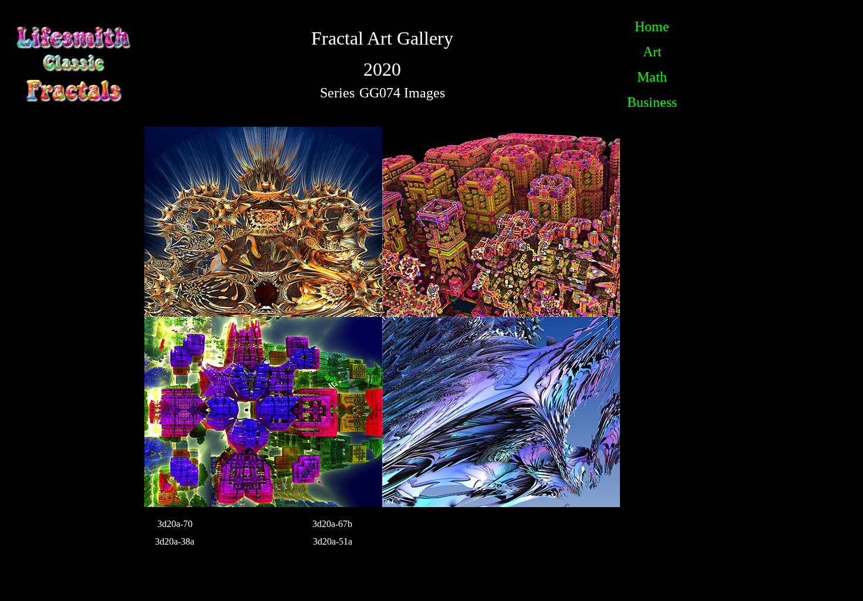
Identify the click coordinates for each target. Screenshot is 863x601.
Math (652, 77)
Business (652, 102)
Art (652, 51)
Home (652, 26)
